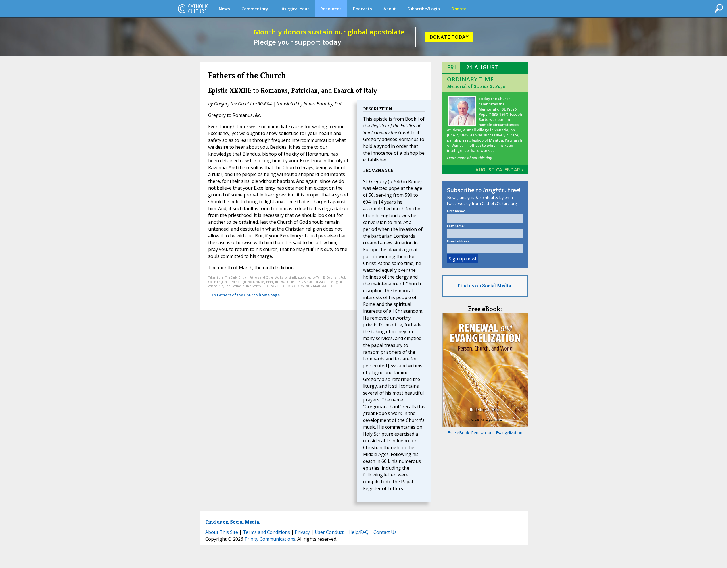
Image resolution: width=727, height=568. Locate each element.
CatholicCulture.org (193, 8)
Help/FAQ (358, 532)
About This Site (221, 532)
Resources (331, 8)
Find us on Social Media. (484, 285)
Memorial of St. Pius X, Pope (476, 86)
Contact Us (385, 532)
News (224, 8)
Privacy (302, 532)
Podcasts (362, 8)
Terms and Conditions (266, 532)
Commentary (254, 8)
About (389, 8)
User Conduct (329, 532)
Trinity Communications (269, 539)
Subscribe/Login (423, 8)
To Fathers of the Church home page (245, 294)
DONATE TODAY (449, 37)
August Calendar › (499, 170)
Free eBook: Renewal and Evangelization (485, 432)
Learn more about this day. (470, 157)
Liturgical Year (294, 8)
